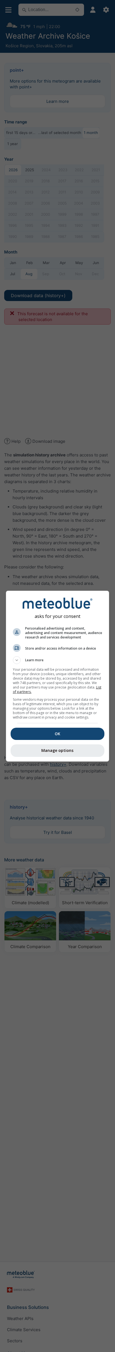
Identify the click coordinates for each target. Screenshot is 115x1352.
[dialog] (57, 676)
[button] (57, 660)
